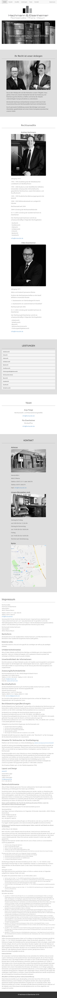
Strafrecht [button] (5, 384)
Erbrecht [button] (5, 355)
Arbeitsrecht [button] (6, 351)
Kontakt (37, 2)
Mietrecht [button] (5, 358)
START (4, 2)
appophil (4, 771)
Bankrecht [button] (5, 365)
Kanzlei (10, 2)
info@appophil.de (7, 779)
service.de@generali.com (13, 696)
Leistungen (24, 2)
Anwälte (17, 2)
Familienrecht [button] (6, 368)
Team (30, 2)
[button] (6, 32)
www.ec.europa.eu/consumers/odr (44, 743)
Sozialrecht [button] (6, 381)
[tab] (28, 351)
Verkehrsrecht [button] (6, 388)
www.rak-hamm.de (12, 681)
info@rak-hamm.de (10, 679)
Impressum (52, 2)
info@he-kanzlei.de (17, 238)
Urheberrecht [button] (6, 361)
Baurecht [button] (5, 378)
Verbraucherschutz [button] (8, 374)
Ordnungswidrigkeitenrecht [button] (10, 371)
